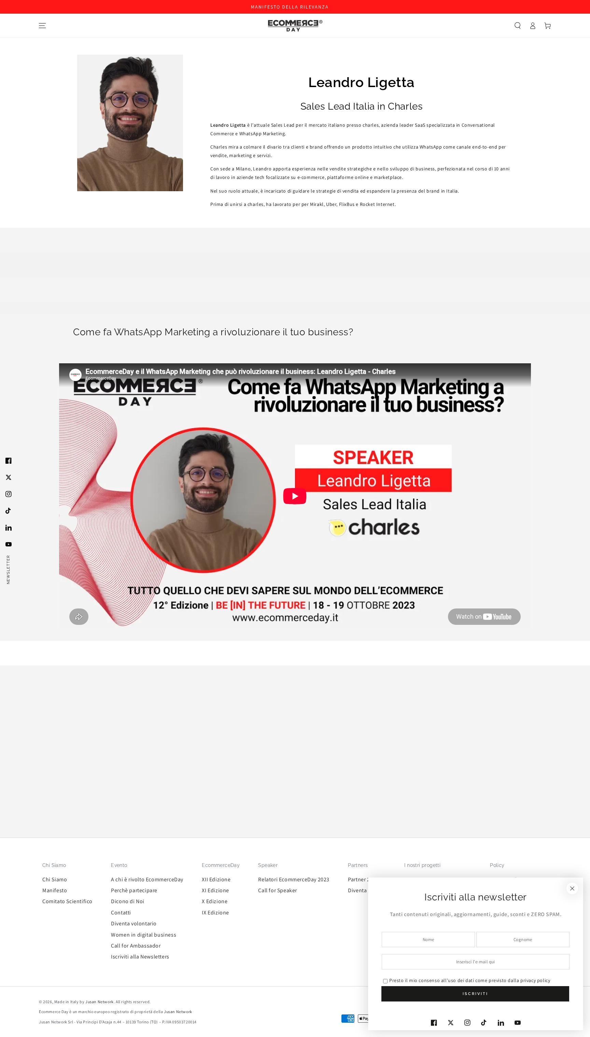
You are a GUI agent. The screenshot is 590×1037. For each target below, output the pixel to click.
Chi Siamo (54, 879)
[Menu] (42, 25)
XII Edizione (216, 879)
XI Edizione (215, 890)
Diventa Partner (367, 890)
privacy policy (535, 980)
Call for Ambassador (135, 945)
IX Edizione (215, 912)
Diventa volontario (134, 923)
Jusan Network (99, 1001)
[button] (517, 25)
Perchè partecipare (134, 890)
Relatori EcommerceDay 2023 (293, 879)
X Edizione (214, 901)
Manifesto (54, 890)
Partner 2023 (363, 879)
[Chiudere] (572, 888)
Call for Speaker (277, 890)
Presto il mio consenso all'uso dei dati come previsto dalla (469, 980)
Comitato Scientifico (67, 901)
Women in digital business (143, 934)
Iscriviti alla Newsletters (140, 956)
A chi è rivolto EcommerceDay (147, 879)
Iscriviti (475, 994)
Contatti (121, 912)
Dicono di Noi (127, 901)
